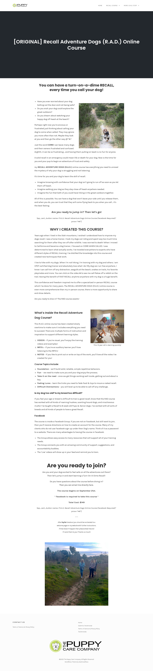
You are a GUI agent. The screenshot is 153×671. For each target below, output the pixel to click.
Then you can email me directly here (76, 485)
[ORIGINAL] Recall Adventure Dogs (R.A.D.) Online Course (77, 44)
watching (61, 115)
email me (87, 529)
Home (100, 5)
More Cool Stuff (130, 5)
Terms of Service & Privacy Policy (23, 627)
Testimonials (82, 632)
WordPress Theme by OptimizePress (76, 662)
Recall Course (112, 5)
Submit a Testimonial (85, 626)
